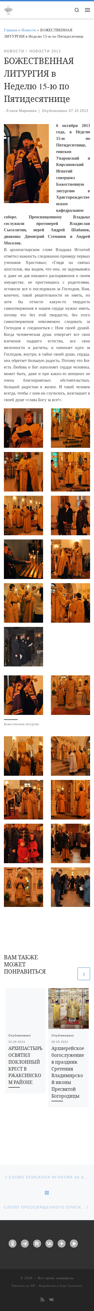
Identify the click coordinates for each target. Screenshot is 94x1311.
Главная (10, 30)
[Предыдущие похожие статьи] (70, 974)
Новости (28, 30)
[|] (8, 9)
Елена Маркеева (22, 111)
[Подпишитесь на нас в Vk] (51, 1300)
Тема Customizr (71, 1285)
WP (33, 1285)
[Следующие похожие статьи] (84, 974)
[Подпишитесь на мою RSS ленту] (42, 1300)
